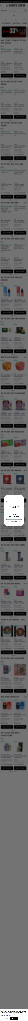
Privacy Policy (8, 1015)
